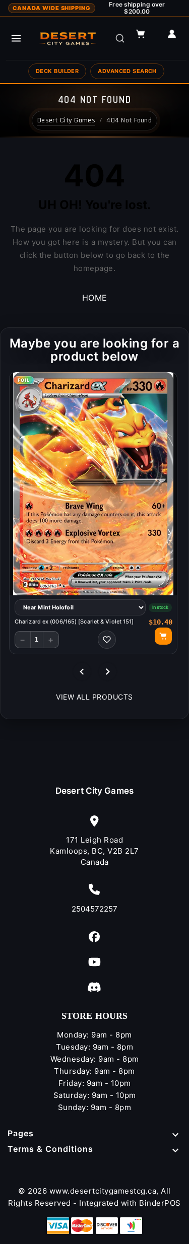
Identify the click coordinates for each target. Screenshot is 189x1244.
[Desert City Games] (68, 38)
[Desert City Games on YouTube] (94, 961)
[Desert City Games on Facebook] (94, 936)
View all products (94, 697)
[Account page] (176, 38)
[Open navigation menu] (16, 38)
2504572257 (95, 909)
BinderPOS (160, 1203)
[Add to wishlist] (107, 640)
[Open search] (120, 38)
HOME (94, 298)
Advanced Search (127, 71)
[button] (145, 38)
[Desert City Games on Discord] (94, 987)
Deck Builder (57, 71)
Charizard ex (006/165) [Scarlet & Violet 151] (74, 621)
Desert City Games (94, 791)
